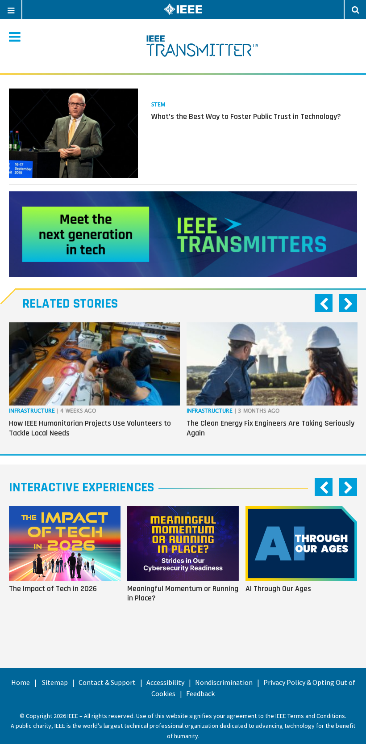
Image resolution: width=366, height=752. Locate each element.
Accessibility (165, 682)
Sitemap (55, 682)
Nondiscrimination (224, 682)
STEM (158, 105)
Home (20, 682)
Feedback (200, 693)
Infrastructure (32, 411)
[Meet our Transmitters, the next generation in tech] (183, 234)
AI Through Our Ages (278, 588)
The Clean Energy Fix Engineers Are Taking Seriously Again (270, 428)
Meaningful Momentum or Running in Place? (182, 593)
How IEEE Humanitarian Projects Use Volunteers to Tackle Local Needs (90, 428)
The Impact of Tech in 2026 (53, 588)
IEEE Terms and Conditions (310, 716)
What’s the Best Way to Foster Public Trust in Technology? (246, 116)
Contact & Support (107, 682)
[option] (94, 381)
